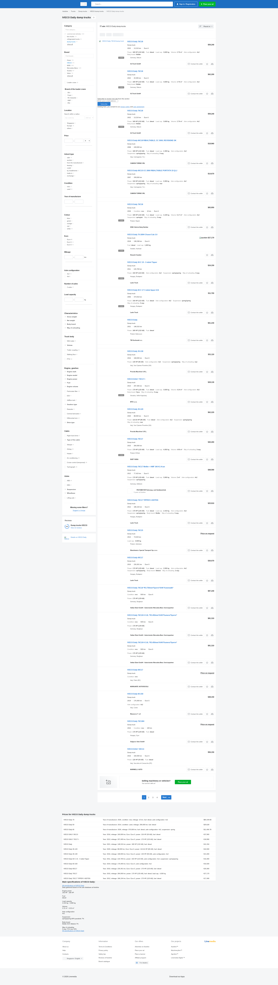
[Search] (93, 4)
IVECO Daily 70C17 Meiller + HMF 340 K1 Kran (146, 467)
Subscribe (104, 104)
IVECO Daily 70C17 (135, 439)
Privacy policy (103, 950)
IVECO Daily (132, 320)
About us (65, 947)
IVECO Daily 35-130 (135, 351)
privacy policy (125, 107)
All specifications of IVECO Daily (73, 885)
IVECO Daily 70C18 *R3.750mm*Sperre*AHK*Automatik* (150, 588)
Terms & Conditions (105, 947)
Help (64, 950)
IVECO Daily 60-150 (135, 694)
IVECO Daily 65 (69, 829)
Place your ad (183, 782)
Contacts (65, 954)
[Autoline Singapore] (70, 4)
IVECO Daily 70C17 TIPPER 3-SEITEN (142, 500)
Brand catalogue (104, 961)
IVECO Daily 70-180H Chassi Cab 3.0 (142, 234)
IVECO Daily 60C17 (135, 670)
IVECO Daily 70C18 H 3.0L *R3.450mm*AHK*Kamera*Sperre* (152, 615)
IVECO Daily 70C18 (135, 41)
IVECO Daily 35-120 (135, 409)
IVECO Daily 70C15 (135, 530)
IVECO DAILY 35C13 (135, 749)
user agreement (138, 107)
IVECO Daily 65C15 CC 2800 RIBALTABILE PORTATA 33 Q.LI (152, 170)
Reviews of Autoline (105, 958)
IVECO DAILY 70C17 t (136, 379)
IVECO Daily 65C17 (135, 558)
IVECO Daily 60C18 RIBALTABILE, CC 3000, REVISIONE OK (151, 140)
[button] (207, 64)
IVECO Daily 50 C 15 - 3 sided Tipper (142, 262)
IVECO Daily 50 (69, 824)
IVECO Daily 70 (69, 820)
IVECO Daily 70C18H (135, 721)
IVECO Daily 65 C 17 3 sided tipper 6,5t (143, 290)
